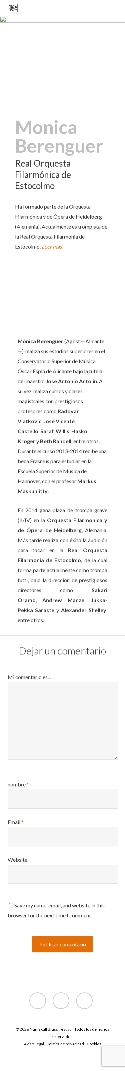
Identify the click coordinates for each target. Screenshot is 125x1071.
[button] (114, 8)
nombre (18, 784)
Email (16, 822)
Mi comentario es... (29, 677)
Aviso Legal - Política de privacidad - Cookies (62, 1043)
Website (17, 859)
